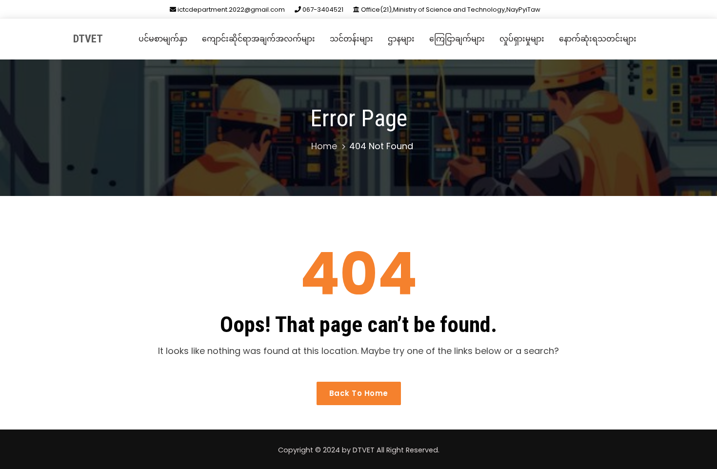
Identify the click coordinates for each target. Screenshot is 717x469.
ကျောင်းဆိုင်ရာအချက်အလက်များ (258, 38)
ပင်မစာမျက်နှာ (163, 38)
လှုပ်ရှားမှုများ (521, 38)
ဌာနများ (401, 38)
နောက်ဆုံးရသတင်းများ (598, 38)
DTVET (88, 39)
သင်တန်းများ (351, 38)
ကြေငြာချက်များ (457, 38)
